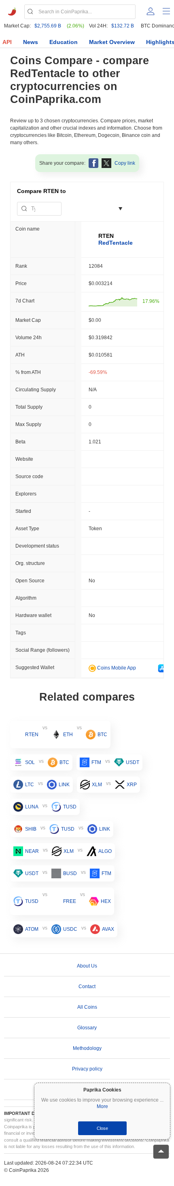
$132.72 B (122, 26)
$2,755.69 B (47, 26)
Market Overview (112, 42)
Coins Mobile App (116, 668)
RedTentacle (115, 242)
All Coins (87, 1007)
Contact (87, 986)
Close (102, 1128)
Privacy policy (87, 1069)
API (7, 42)
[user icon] (150, 11)
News (30, 42)
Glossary (87, 1028)
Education (63, 42)
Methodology (87, 1048)
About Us (87, 966)
